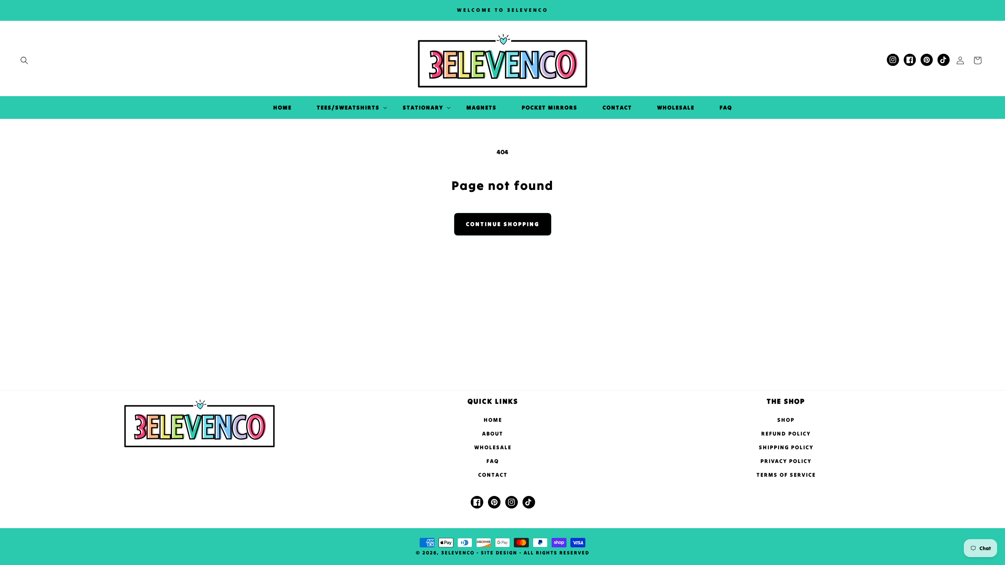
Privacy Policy (785, 461)
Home (493, 419)
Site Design (499, 553)
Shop (786, 419)
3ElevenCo (458, 553)
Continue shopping (502, 224)
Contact (493, 474)
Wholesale (493, 447)
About (492, 433)
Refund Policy (786, 433)
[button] (24, 60)
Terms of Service (786, 474)
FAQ (492, 461)
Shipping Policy (786, 447)
